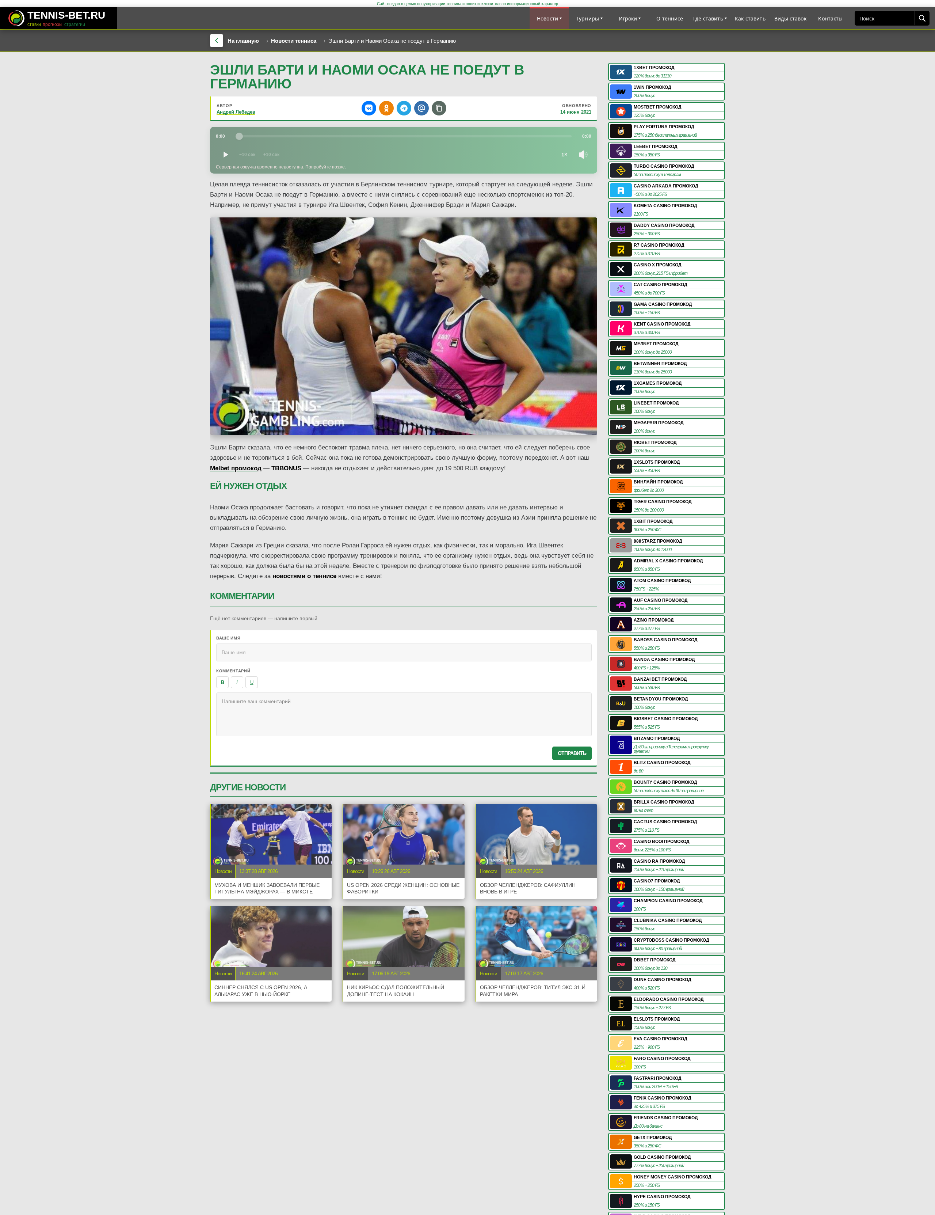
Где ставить (708, 18)
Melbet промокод (236, 468)
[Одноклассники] (386, 108)
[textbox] (404, 714)
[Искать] (922, 18)
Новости (547, 18)
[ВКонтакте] (369, 108)
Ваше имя (228, 638)
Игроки (628, 18)
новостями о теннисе (304, 576)
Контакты (830, 18)
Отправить (572, 753)
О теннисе (669, 18)
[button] (439, 108)
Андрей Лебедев (236, 112)
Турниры (587, 18)
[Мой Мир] (421, 108)
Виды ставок (790, 18)
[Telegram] (404, 108)
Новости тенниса (293, 41)
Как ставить (750, 18)
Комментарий (233, 671)
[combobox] (885, 18)
